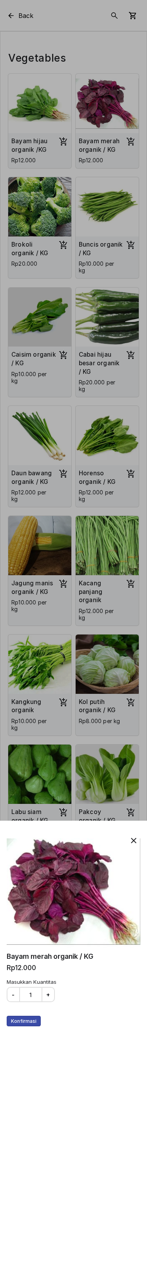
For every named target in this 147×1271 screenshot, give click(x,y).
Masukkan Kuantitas (31, 982)
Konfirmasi (23, 1021)
